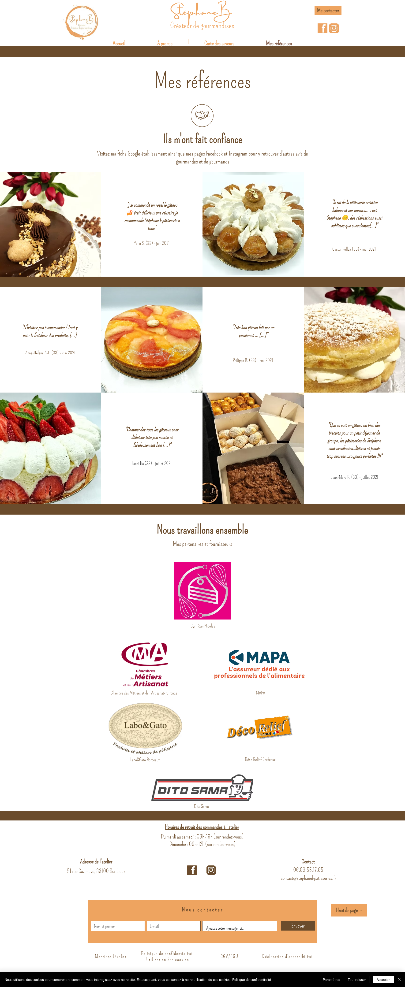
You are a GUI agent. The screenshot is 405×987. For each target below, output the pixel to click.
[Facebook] (322, 28)
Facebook (214, 153)
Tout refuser (357, 979)
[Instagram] (334, 28)
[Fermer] (399, 979)
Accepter (383, 979)
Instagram (238, 153)
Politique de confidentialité (251, 979)
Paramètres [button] (331, 979)
